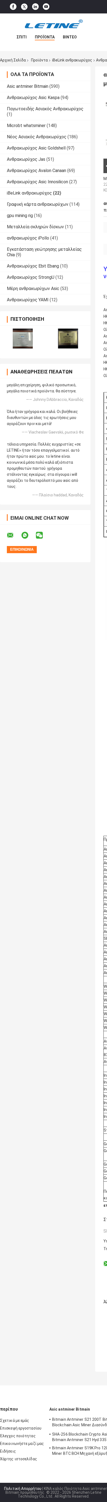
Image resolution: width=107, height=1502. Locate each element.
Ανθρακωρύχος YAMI (28, 299)
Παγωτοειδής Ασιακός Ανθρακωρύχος (45, 108)
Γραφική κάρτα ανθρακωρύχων (37, 204)
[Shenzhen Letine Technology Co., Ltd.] (53, 24)
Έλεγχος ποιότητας (18, 1436)
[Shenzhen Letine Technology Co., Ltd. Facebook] (13, 6)
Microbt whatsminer (26, 125)
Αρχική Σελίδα (13, 60)
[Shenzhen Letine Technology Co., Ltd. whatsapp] (28, 535)
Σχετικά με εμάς (14, 1420)
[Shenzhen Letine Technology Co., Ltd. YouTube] (46, 6)
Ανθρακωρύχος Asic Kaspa (33, 97)
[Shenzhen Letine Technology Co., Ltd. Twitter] (24, 7)
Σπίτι (21, 37)
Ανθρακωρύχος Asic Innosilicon (37, 181)
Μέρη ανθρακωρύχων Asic (33, 288)
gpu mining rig (20, 215)
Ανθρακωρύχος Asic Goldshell (36, 148)
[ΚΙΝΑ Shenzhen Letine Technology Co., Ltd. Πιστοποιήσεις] (22, 338)
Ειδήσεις (8, 1451)
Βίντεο (70, 37)
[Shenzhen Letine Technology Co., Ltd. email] (14, 535)
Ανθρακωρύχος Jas (26, 159)
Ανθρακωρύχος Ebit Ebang (33, 266)
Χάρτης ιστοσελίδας (18, 1459)
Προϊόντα (45, 37)
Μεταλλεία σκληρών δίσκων (35, 226)
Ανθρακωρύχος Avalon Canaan (36, 170)
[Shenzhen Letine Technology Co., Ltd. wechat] (43, 535)
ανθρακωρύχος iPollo (28, 238)
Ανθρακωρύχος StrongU (30, 277)
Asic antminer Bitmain (27, 86)
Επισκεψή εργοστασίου (20, 1428)
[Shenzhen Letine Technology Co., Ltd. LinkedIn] (35, 6)
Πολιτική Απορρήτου (22, 1488)
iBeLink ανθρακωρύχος (72, 60)
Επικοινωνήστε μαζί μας (22, 1443)
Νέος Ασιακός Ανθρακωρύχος (36, 136)
